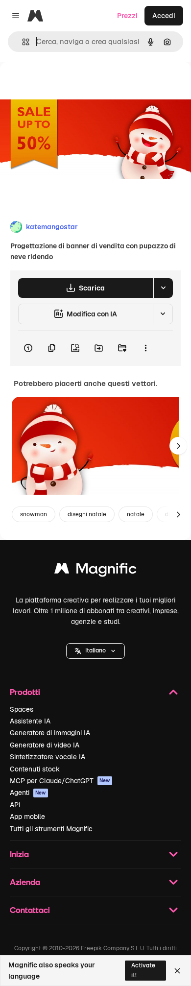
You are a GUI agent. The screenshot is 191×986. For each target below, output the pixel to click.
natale (135, 514)
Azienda (25, 882)
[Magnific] (95, 570)
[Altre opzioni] (145, 348)
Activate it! (143, 970)
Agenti (28, 792)
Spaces (21, 709)
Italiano (95, 650)
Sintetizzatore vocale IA (47, 756)
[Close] (177, 971)
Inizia (19, 854)
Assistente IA (30, 721)
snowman (33, 514)
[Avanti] (178, 446)
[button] (95, 651)
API (15, 804)
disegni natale (87, 514)
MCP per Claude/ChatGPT (60, 780)
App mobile (27, 816)
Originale (64, 84)
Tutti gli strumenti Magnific (51, 828)
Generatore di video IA (44, 745)
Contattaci (30, 910)
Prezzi (127, 15)
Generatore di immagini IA (50, 732)
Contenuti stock (35, 769)
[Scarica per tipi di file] (163, 288)
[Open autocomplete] (21, 42)
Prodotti (25, 692)
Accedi (163, 15)
